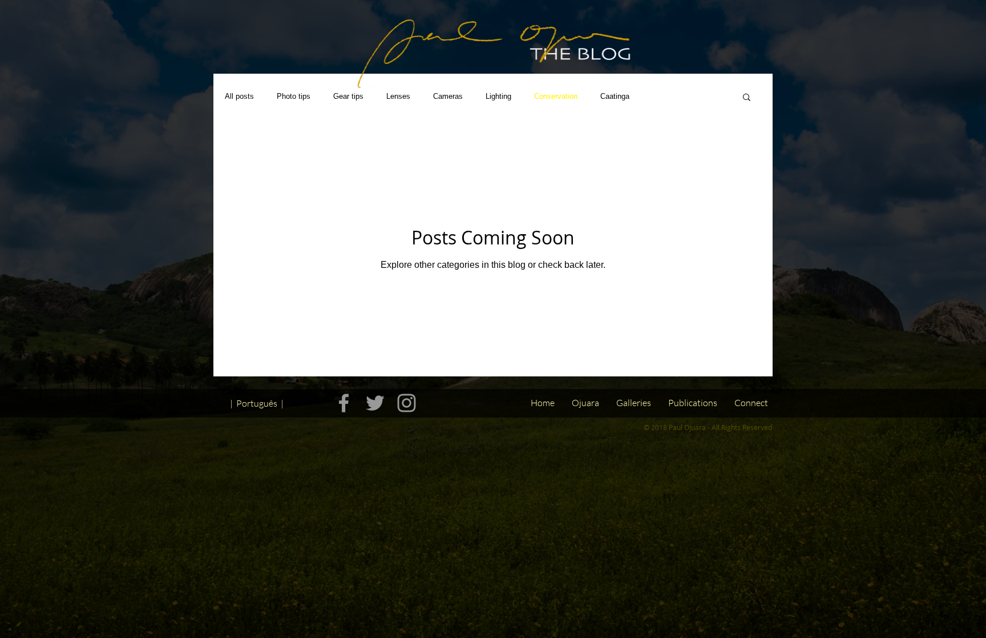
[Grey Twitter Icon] (375, 403)
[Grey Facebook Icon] (344, 403)
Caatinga (614, 96)
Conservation (555, 96)
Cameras (448, 96)
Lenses (398, 96)
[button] (746, 98)
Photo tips (293, 96)
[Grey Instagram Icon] (406, 403)
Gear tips (348, 96)
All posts (239, 96)
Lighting (498, 96)
